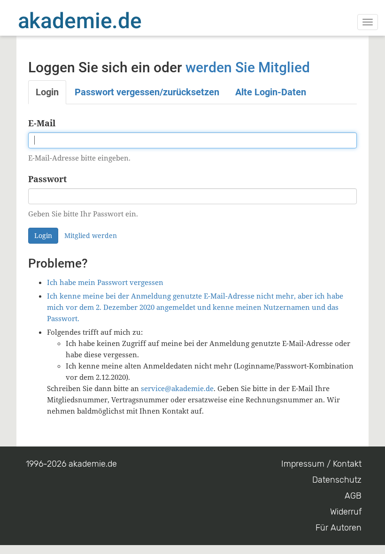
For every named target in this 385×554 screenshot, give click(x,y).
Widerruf (346, 512)
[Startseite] (98, 20)
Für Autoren (339, 528)
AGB (353, 496)
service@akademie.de (177, 388)
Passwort (47, 179)
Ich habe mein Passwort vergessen (105, 282)
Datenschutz (337, 480)
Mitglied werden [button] (90, 235)
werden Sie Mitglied (247, 67)
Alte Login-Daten (270, 92)
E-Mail (41, 123)
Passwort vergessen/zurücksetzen (147, 92)
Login (47, 92)
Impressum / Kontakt (321, 464)
